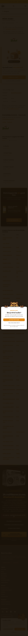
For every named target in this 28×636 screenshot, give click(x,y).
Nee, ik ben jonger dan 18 (14, 322)
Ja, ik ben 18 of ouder (14, 319)
